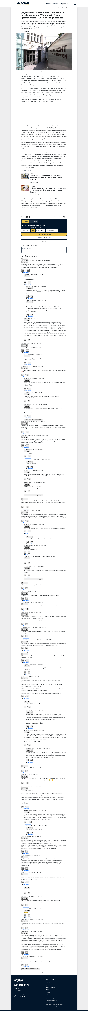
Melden (26, 262)
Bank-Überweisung (45, 237)
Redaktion (32, 182)
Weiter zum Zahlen (45, 234)
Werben (55, 3)
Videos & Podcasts (50, 987)
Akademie (16, 992)
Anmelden (48, 992)
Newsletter (49, 989)
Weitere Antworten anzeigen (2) (32, 579)
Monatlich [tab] (34, 221)
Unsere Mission (18, 990)
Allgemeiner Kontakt (19, 995)
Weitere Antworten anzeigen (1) (32, 419)
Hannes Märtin (33, 194)
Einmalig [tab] (26, 221)
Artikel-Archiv (49, 985)
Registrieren (49, 994)
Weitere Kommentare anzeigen (30, 968)
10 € (23, 230)
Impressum (48, 1002)
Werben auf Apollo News (20, 996)
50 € (37, 230)
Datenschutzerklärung (51, 1000)
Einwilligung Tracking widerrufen (54, 1004)
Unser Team (17, 988)
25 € (33, 230)
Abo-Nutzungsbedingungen (53, 998)
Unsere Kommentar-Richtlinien (54, 997)
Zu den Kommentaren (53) (57, 217)
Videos (49, 3)
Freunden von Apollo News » (54, 1009)
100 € (42, 230)
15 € (28, 230)
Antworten (26, 272)
